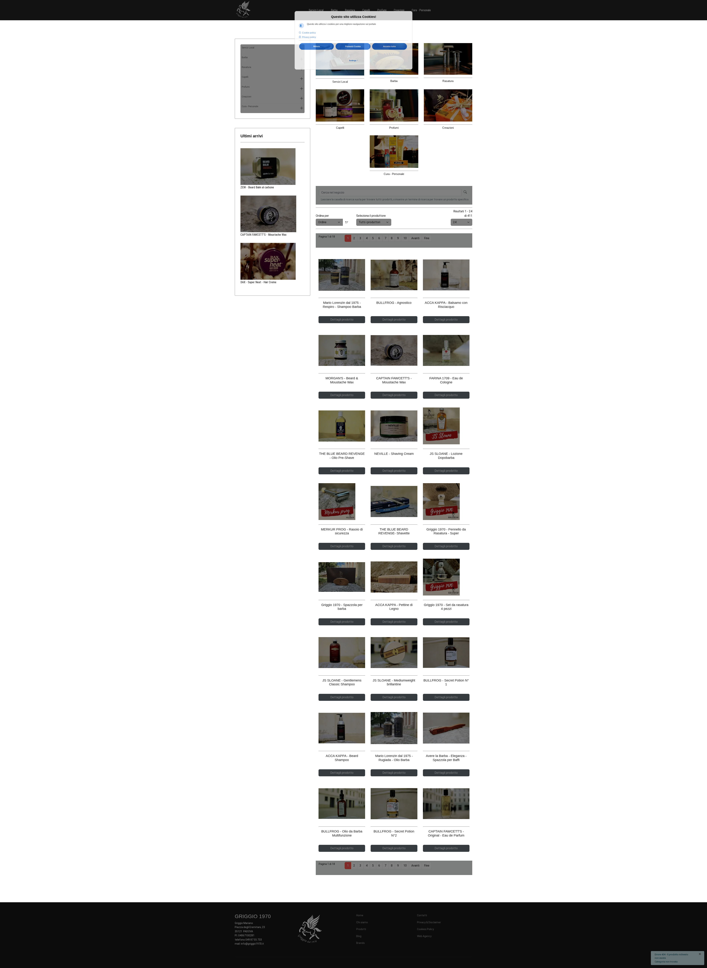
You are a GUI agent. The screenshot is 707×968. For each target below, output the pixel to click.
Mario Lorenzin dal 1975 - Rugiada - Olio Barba (394, 758)
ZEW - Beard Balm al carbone (257, 187)
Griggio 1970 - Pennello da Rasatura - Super (446, 531)
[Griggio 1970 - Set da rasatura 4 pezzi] (446, 577)
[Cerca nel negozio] (465, 192)
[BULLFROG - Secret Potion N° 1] (446, 652)
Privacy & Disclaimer (429, 922)
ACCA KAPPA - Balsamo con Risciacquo (446, 305)
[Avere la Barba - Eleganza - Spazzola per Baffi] (446, 728)
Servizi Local (248, 49)
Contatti (422, 915)
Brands (360, 942)
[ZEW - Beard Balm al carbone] (272, 166)
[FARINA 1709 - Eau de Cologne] (446, 350)
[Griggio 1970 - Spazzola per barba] (342, 577)
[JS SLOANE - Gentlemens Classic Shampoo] (342, 652)
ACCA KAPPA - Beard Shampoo (342, 758)
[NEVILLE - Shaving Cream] (394, 426)
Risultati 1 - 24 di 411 (462, 213)
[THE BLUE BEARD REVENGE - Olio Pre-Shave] (342, 426)
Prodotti (361, 929)
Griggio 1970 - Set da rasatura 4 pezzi (446, 607)
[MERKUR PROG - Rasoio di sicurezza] (342, 501)
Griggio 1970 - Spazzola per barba (342, 607)
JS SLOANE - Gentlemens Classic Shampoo (341, 682)
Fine (426, 238)
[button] (301, 78)
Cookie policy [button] (309, 32)
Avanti (415, 238)
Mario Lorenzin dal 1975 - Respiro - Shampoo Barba (342, 305)
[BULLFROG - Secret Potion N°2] (394, 803)
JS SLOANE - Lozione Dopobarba (446, 456)
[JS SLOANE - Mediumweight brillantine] (394, 652)
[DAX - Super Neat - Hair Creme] (272, 261)
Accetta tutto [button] (389, 46)
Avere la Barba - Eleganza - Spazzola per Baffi (446, 758)
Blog (358, 936)
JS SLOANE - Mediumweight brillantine (394, 682)
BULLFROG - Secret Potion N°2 (394, 833)
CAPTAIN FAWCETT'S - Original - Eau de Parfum (446, 833)
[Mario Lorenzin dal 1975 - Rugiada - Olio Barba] (394, 728)
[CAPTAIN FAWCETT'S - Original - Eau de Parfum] (446, 803)
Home (359, 915)
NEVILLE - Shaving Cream (394, 454)
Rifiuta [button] (316, 46)
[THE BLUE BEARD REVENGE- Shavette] (394, 501)
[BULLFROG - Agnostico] (394, 275)
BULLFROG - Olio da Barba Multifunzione (341, 833)
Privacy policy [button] (309, 37)
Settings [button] (353, 60)
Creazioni (246, 98)
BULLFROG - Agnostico (393, 303)
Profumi (246, 88)
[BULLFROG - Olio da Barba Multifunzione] (342, 803)
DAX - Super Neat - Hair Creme (258, 282)
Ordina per (322, 215)
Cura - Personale (250, 108)
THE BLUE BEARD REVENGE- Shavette (394, 531)
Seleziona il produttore (371, 215)
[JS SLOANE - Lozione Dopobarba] (446, 425)
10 (405, 238)
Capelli (245, 78)
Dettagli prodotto (342, 319)
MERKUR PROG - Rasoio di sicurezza (342, 531)
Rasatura (246, 69)
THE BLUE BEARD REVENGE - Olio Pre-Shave (342, 456)
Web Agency (424, 936)
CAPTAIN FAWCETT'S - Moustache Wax (263, 234)
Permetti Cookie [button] (353, 46)
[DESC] (347, 222)
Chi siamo (362, 922)
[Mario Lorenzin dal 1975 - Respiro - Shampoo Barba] (342, 275)
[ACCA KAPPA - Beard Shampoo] (342, 728)
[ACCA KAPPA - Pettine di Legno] (394, 577)
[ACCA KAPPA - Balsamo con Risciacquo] (446, 275)
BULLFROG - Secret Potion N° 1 (446, 682)
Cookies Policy (425, 929)
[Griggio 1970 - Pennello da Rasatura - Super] (446, 501)
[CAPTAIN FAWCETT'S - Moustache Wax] (272, 214)
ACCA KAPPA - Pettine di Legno (394, 607)
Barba (245, 59)
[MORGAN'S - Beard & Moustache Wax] (342, 350)
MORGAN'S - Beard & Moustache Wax (342, 380)
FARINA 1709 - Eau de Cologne (446, 380)
